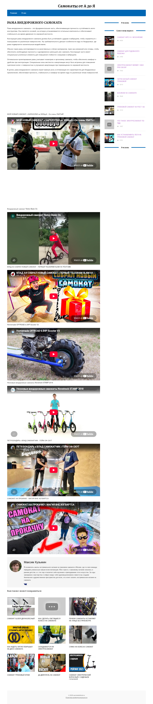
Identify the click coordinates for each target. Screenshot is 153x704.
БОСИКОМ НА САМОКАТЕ (127, 93)
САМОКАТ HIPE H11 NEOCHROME (130, 37)
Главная (13, 13)
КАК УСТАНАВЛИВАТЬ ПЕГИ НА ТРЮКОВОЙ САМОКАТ (129, 135)
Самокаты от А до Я (76, 6)
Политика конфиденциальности (76, 697)
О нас (24, 13)
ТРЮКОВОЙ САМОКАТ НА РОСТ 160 (131, 107)
